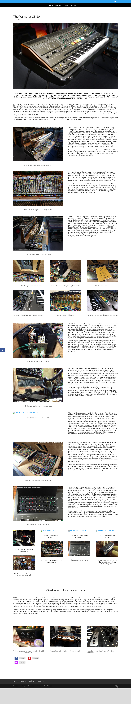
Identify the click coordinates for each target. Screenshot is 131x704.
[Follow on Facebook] (16, 658)
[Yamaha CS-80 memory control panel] (28, 311)
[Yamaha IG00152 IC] (48, 532)
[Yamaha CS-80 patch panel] (38, 520)
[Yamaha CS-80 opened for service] (38, 250)
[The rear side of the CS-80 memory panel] (52, 557)
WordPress (48, 686)
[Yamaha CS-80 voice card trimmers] (25, 414)
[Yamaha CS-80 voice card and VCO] (24, 570)
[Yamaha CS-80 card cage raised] (38, 206)
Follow (22, 658)
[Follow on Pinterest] (29, 658)
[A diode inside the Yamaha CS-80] (24, 546)
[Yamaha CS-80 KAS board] (38, 476)
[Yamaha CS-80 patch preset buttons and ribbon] (102, 311)
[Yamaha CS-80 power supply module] (38, 358)
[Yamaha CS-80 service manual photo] (102, 282)
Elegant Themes (28, 686)
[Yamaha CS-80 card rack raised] (107, 532)
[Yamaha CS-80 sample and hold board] (65, 311)
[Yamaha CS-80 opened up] (38, 161)
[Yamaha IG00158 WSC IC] (77, 532)
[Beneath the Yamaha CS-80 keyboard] (28, 282)
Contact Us (74, 5)
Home (51, 5)
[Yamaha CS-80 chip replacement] (107, 557)
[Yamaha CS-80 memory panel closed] (79, 556)
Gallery (65, 5)
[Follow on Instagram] (16, 662)
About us (58, 5)
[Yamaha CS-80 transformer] (38, 402)
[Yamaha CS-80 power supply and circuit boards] (65, 282)
